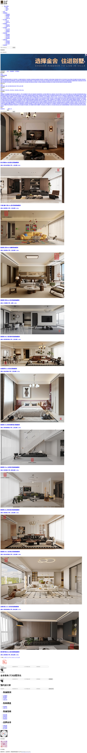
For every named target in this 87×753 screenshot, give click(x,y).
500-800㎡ (17, 90)
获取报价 (50, 679)
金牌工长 (8, 22)
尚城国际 (4, 96)
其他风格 (48, 82)
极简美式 (24, 79)
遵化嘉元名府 (59, 104)
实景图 (2, 75)
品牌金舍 (5, 39)
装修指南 (5, 33)
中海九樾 (63, 100)
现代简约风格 (59, 82)
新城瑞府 (36, 99)
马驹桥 (47, 99)
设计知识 (8, 37)
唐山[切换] (6, 6)
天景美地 (26, 103)
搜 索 (14, 47)
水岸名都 (53, 104)
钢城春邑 (5, 98)
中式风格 (39, 82)
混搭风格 (44, 82)
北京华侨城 (71, 103)
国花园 (77, 100)
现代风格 (3, 79)
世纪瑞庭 (75, 94)
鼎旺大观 (73, 95)
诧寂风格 (57, 79)
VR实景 (7, 16)
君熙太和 (30, 94)
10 (14, 657)
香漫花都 (28, 99)
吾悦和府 (81, 96)
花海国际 (45, 100)
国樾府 (38, 104)
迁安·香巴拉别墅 (81, 102)
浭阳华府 (59, 100)
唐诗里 (36, 95)
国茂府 (70, 99)
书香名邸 (69, 96)
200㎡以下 (3, 90)
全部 (2, 74)
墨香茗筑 (36, 98)
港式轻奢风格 (23, 80)
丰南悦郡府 (21, 103)
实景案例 (8, 14)
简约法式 (43, 80)
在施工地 (8, 26)
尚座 (18, 98)
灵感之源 (8, 18)
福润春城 (30, 95)
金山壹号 (48, 95)
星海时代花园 (46, 98)
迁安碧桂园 (7, 102)
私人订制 (8, 29)
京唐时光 (49, 104)
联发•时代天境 (8, 99)
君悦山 (72, 96)
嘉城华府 (35, 94)
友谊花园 (68, 100)
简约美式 (52, 80)
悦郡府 (35, 104)
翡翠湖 (22, 102)
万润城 (71, 104)
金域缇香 (7, 95)
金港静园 (59, 102)
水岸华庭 (44, 94)
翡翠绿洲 (7, 100)
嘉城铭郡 (77, 95)
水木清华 (51, 98)
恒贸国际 (19, 96)
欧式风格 (35, 82)
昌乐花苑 (27, 96)
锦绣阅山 (48, 96)
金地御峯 (67, 102)
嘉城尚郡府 (35, 100)
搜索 (14, 111)
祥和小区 (53, 96)
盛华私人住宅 (43, 96)
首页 (4, 11)
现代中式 (61, 79)
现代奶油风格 (29, 80)
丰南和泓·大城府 (73, 102)
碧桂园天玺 (79, 98)
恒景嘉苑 (84, 98)
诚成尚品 (63, 102)
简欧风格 (56, 80)
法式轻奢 (46, 79)
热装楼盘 (5, 23)
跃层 (4, 86)
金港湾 (40, 99)
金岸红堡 (60, 95)
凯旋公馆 (21, 98)
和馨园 (5, 104)
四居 (11, 86)
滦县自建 (39, 103)
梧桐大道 (70, 94)
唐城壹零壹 (39, 94)
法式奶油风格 (6, 80)
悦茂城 (3, 102)
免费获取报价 (3, 668)
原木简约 (41, 79)
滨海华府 (14, 98)
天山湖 (15, 96)
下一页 (18, 657)
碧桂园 (56, 95)
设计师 (7, 20)
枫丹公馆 (82, 100)
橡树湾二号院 (20, 94)
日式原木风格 (51, 79)
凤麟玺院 (10, 103)
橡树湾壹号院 (13, 94)
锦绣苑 (22, 96)
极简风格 (7, 79)
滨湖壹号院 (48, 103)
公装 (20, 86)
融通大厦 (29, 98)
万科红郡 (57, 94)
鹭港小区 (62, 94)
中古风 (13, 82)
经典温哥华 (9, 98)
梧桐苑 (58, 99)
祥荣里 (24, 98)
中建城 (27, 100)
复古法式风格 (62, 80)
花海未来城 (49, 102)
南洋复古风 (21, 82)
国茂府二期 (27, 104)
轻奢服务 (8, 31)
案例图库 (8, 15)
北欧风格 (33, 79)
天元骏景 (35, 103)
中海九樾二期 (44, 104)
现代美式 (65, 79)
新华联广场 (79, 99)
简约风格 (79, 79)
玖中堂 (55, 99)
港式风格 (31, 82)
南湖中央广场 (15, 103)
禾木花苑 (75, 104)
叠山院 (38, 96)
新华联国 (52, 95)
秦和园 (41, 102)
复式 (15, 86)
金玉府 (62, 103)
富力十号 (61, 96)
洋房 (22, 86)
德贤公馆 (79, 104)
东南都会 (34, 96)
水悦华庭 (80, 103)
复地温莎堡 (73, 98)
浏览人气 (10, 108)
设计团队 (5, 19)
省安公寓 (44, 103)
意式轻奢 (48, 80)
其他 (13, 86)
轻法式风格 (70, 79)
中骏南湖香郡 (73, 100)
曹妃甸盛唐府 (10, 104)
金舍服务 (5, 27)
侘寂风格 (28, 79)
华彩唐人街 (20, 95)
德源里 (33, 95)
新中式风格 (53, 82)
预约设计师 (51, 688)
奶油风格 (37, 79)
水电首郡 (76, 103)
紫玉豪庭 (32, 99)
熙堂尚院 (41, 100)
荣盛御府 (3, 94)
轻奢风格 (70, 82)
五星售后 (8, 30)
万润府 (23, 99)
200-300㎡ (7, 90)
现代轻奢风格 (12, 80)
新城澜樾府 (7, 94)
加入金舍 (8, 43)
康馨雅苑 (12, 102)
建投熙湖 (3, 95)
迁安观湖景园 (18, 102)
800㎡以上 (21, 90)
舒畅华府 (74, 99)
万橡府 (7, 96)
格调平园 (69, 98)
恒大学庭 (66, 94)
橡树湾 (48, 94)
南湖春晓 (19, 100)
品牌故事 (8, 41)
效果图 (5, 75)
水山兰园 (63, 99)
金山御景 (55, 100)
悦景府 (10, 100)
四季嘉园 (45, 102)
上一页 (4, 657)
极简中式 (11, 79)
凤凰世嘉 (15, 100)
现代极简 (75, 79)
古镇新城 (40, 95)
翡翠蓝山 (44, 99)
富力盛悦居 (52, 94)
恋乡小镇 (41, 98)
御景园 (65, 96)
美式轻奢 (9, 82)
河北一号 (57, 96)
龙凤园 (63, 104)
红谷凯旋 (3, 99)
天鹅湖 (3, 100)
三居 (8, 86)
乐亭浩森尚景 (22, 104)
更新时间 (3, 108)
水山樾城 (26, 102)
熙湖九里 (54, 102)
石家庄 (7, 8)
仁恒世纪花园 (57, 98)
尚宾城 (83, 104)
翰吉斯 (64, 98)
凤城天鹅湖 (15, 95)
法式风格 (18, 80)
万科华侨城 (19, 99)
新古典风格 (64, 82)
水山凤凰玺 (53, 103)
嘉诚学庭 (31, 100)
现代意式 (17, 82)
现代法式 (39, 80)
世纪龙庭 (25, 95)
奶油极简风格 (74, 80)
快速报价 (5, 45)
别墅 (2, 86)
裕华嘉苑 (31, 103)
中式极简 (20, 79)
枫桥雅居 (67, 104)
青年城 (44, 95)
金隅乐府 (64, 95)
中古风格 (35, 80)
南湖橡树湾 (25, 94)
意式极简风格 (68, 80)
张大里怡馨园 (32, 102)
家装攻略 (8, 34)
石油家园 (69, 95)
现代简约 (16, 79)
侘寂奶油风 (80, 80)
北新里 (30, 96)
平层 (18, 86)
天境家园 (52, 99)
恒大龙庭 (23, 100)
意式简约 (5, 82)
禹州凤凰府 (49, 100)
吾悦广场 (82, 95)
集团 (7, 7)
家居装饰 (8, 38)
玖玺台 (32, 98)
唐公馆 (10, 95)
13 (15, 657)
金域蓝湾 (66, 103)
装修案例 (5, 12)
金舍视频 (8, 42)
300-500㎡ (12, 90)
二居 (6, 86)
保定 (7, 10)
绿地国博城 (14, 99)
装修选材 (8, 35)
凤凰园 (32, 104)
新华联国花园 (80, 94)
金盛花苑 (37, 102)
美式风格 (26, 82)
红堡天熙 (77, 96)
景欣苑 (61, 98)
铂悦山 (84, 94)
